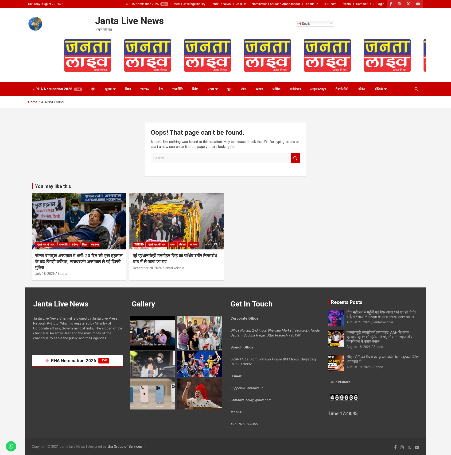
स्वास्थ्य (144, 89)
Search (295, 158)
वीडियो (379, 89)
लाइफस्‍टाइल (318, 89)
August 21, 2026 (358, 322)
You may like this (53, 186)
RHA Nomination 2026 (144, 4)
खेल (243, 89)
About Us (311, 4)
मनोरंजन (295, 89)
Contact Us (363, 4)
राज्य (211, 89)
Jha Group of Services (125, 446)
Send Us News (221, 4)
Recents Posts (346, 302)
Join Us (241, 4)
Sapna (62, 273)
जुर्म (229, 89)
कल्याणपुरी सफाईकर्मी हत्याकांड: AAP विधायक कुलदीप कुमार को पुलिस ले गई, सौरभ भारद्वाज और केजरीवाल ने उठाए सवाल (379, 337)
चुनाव (108, 89)
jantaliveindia (174, 268)
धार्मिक (276, 89)
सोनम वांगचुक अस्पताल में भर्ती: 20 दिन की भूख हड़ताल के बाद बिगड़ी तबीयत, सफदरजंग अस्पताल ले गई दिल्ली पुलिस (78, 261)
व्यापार (259, 89)
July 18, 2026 (45, 273)
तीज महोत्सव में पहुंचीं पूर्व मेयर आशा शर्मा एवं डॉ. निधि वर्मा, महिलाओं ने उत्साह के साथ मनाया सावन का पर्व (381, 314)
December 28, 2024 (147, 268)
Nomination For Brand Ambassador (276, 4)
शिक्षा (128, 89)
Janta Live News (129, 21)
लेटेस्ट (75, 244)
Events (346, 4)
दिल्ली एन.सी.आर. (46, 244)
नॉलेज (361, 89)
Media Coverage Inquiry (189, 4)
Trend (139, 244)
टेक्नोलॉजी (341, 89)
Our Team (330, 4)
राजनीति (177, 89)
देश (161, 89)
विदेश (195, 89)
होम (93, 89)
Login (380, 4)
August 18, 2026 (358, 347)
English (306, 23)
